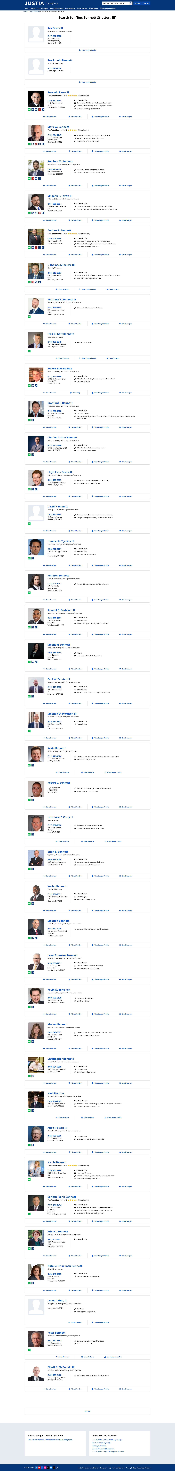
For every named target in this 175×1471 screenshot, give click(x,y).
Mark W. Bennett (58, 127)
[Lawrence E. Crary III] (36, 823)
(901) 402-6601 (54, 1239)
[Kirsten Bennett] (36, 1030)
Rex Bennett (55, 28)
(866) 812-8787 (54, 273)
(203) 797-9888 (54, 514)
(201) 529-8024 (54, 204)
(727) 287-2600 (54, 825)
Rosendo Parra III (58, 92)
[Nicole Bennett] (36, 1168)
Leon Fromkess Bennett (62, 955)
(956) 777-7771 (54, 549)
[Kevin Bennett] (36, 754)
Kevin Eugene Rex (58, 989)
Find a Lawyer (30, 8)
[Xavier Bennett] (36, 892)
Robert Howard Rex (59, 368)
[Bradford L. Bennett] (36, 409)
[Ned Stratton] (36, 1099)
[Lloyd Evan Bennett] (36, 478)
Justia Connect (83, 1468)
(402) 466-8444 (54, 652)
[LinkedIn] (36, 1467)
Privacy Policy (131, 1468)
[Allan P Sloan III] (36, 1134)
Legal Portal (94, 1468)
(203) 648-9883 (54, 1032)
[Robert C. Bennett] (36, 789)
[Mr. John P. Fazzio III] (36, 202)
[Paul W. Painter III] (36, 685)
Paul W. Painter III (58, 679)
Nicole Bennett (57, 1162)
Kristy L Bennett (57, 1231)
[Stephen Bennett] (36, 927)
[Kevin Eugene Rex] (36, 996)
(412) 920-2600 (54, 68)
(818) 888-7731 (54, 963)
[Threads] (48, 1467)
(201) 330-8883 (54, 480)
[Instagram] (45, 1467)
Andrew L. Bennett (59, 230)
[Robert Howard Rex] (36, 375)
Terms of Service (118, 1468)
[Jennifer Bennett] (36, 582)
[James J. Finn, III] (36, 1307)
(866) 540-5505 (54, 1274)
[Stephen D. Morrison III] (36, 720)
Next (87, 1411)
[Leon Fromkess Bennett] (36, 961)
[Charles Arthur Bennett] (36, 444)
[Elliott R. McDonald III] (36, 1373)
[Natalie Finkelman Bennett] (36, 1272)
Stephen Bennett (58, 920)
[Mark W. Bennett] (36, 133)
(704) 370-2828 (54, 169)
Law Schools (70, 8)
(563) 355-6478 (54, 1375)
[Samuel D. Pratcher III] (36, 616)
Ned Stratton (55, 1093)
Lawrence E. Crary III (60, 817)
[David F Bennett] (36, 513)
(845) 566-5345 (54, 307)
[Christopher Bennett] (36, 1065)
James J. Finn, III (57, 1300)
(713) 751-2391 (54, 894)
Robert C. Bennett (58, 782)
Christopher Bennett (60, 1058)
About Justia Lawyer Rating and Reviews (108, 1452)
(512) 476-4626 (54, 756)
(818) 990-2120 (54, 997)
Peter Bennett (56, 1332)
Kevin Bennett (56, 748)
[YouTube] (39, 1467)
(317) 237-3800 (54, 36)
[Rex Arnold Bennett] (36, 66)
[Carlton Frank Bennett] (36, 1203)
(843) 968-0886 (54, 1135)
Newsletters (93, 8)
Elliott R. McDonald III (61, 1367)
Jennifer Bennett (58, 575)
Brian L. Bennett (57, 851)
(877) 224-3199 (54, 376)
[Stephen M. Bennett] (36, 168)
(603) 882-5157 (54, 1340)
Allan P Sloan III (57, 1127)
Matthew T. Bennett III (61, 299)
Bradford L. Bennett (60, 403)
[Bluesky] (51, 1467)
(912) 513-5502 (54, 687)
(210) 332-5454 (54, 100)
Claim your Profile (99, 1446)
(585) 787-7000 (54, 928)
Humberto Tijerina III (60, 541)
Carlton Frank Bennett (61, 1196)
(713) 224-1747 (54, 135)
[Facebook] (42, 1467)
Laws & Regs (82, 8)
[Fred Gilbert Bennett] (36, 340)
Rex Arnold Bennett (59, 60)
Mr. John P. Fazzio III (59, 196)
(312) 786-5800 (54, 411)
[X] (54, 1467)
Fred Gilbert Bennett (60, 334)
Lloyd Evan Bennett (59, 472)
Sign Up (146, 3)
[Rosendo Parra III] (36, 99)
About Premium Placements (103, 1449)
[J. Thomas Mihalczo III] (36, 271)
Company (103, 1468)
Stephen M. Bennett (60, 161)
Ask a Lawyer (42, 8)
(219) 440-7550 (54, 1170)
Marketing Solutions (108, 8)
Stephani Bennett (58, 644)
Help (109, 1468)
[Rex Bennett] (36, 34)
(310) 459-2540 (54, 342)
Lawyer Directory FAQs (101, 1443)
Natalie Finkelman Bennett (64, 1266)
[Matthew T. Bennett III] (36, 306)
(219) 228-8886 (54, 238)
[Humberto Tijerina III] (36, 547)
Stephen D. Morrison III (61, 713)
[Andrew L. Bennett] (36, 237)
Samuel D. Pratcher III (61, 610)
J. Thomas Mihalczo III (61, 265)
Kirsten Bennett (57, 1024)
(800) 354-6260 (54, 859)
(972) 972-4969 (54, 445)
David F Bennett (57, 506)
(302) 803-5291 (54, 618)
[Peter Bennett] (36, 1339)
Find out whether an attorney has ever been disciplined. (50, 1440)
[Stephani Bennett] (36, 651)
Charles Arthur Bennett (62, 437)
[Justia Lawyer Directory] (34, 3)
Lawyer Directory (34, 11)
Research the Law (56, 8)
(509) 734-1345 (54, 1101)
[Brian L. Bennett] (36, 858)
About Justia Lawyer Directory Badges (107, 1440)
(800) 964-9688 (54, 1066)
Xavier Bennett (57, 886)
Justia (25, 11)
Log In (137, 3)
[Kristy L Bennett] (36, 1238)
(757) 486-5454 (54, 1205)
